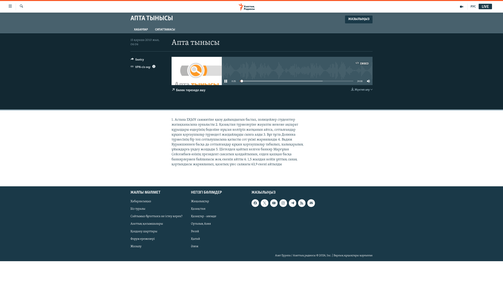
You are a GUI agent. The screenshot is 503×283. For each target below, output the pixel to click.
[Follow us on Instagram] (283, 203)
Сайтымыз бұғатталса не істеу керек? (156, 216)
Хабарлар (141, 29)
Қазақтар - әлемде (203, 216)
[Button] (137, 60)
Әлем (194, 246)
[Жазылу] (311, 203)
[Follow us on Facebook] (255, 203)
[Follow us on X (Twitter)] (264, 203)
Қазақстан (198, 208)
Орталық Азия (201, 223)
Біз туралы (137, 208)
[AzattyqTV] (462, 7)
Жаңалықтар (200, 201)
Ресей (195, 231)
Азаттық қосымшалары (146, 223)
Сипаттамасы (165, 29)
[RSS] (302, 203)
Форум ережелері (142, 239)
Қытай (195, 239)
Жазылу (135, 246)
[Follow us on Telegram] (292, 203)
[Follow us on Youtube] (274, 203)
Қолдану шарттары (143, 231)
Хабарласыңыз (140, 201)
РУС (473, 6)
